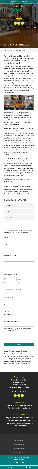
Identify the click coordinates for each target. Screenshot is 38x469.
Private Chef (19, 440)
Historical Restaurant (19, 452)
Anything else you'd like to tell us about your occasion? (17, 329)
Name (6, 237)
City (5, 304)
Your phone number (11, 321)
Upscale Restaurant (19, 448)
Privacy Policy (19, 462)
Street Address (8, 297)
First (5, 244)
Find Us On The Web (19, 392)
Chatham (25, 189)
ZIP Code (6, 311)
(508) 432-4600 (19, 1)
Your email (8, 314)
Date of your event (11, 275)
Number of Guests (11, 255)
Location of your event (12, 290)
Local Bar (19, 436)
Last (5, 252)
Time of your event (11, 283)
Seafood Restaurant (19, 444)
